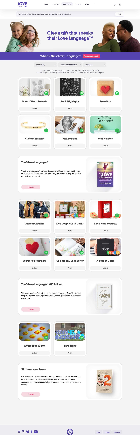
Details (34, 109)
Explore (31, 187)
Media (107, 432)
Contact (117, 432)
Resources (67, 4)
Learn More (67, 14)
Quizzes (56, 4)
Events (78, 4)
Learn (46, 4)
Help (98, 432)
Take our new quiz (91, 56)
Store (87, 4)
